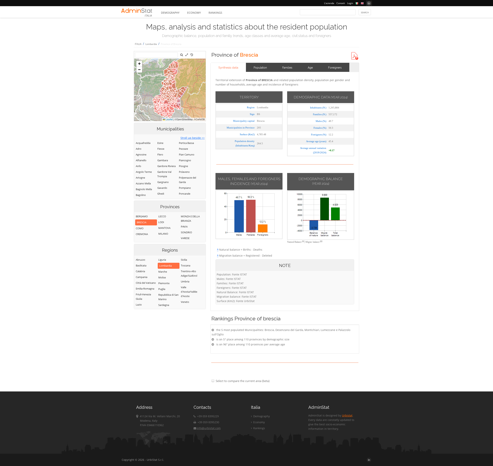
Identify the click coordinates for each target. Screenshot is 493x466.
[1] (303, 241)
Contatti (340, 3)
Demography (170, 12)
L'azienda (329, 3)
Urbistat (347, 415)
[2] (321, 241)
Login (350, 3)
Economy (194, 12)
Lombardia (151, 44)
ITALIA (138, 44)
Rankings (215, 12)
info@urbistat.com (209, 428)
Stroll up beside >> (192, 138)
